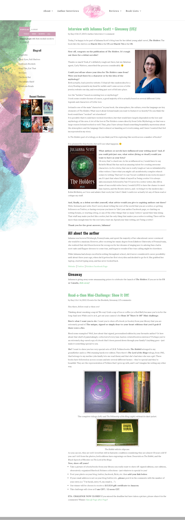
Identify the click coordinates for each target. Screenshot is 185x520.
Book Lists (132, 11)
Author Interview (95, 33)
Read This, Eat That (27, 68)
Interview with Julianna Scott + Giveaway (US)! (102, 29)
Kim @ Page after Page (96, 499)
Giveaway (113, 300)
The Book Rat (24, 77)
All (48, 34)
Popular (24, 29)
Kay (72, 33)
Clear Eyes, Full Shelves (29, 59)
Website (71, 266)
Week (34, 34)
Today (26, 34)
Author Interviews (68, 11)
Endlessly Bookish (26, 63)
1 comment (109, 33)
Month (42, 34)
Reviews (114, 11)
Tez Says (22, 72)
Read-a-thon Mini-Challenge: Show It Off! (98, 295)
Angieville (23, 54)
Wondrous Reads (26, 86)
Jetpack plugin (26, 38)
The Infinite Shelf (26, 81)
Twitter (80, 266)
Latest (34, 29)
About (47, 11)
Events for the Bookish (98, 300)
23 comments (125, 300)
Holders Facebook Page (97, 266)
